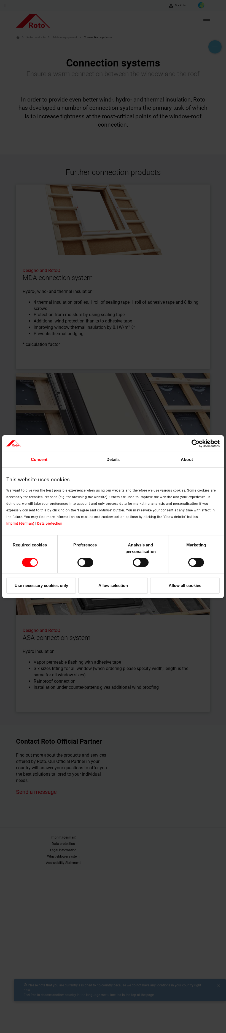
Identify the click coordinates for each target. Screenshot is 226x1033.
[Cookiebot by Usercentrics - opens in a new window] (195, 443)
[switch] (85, 562)
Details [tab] (113, 459)
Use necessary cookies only (41, 585)
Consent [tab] (39, 459)
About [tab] (187, 459)
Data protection (50, 523)
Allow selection (113, 585)
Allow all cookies (185, 585)
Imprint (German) (20, 523)
